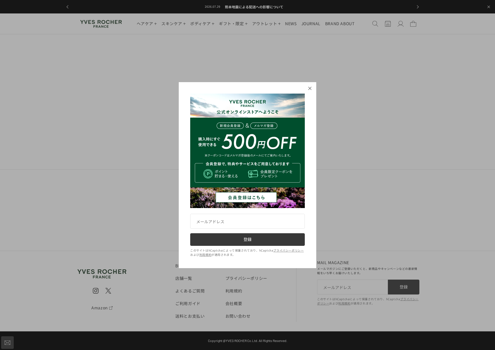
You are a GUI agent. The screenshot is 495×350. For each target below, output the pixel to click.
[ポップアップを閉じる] (310, 88)
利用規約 (205, 254)
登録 (247, 239)
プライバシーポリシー (288, 250)
